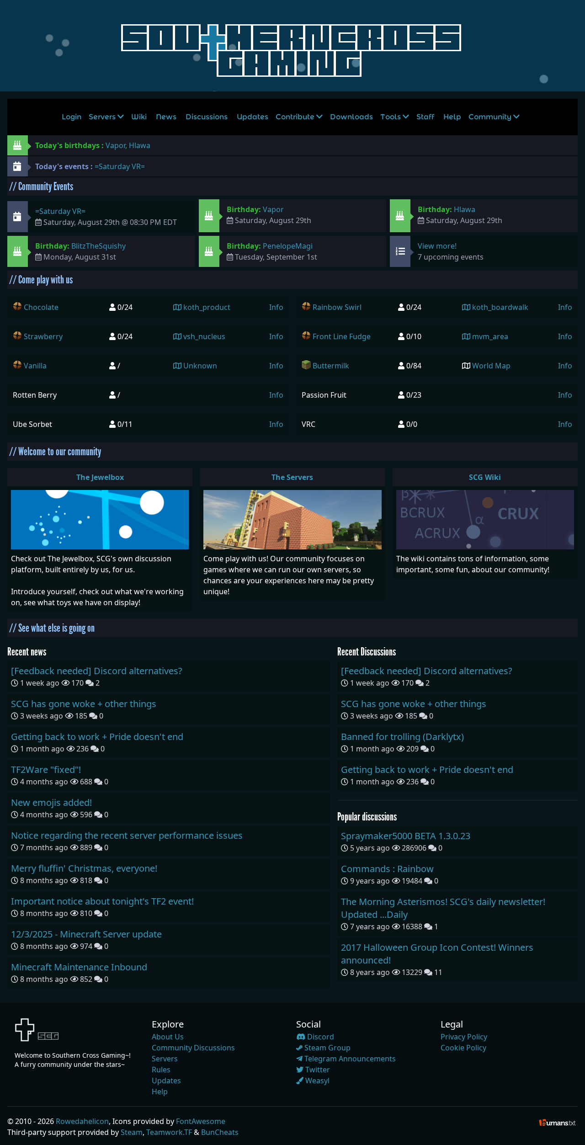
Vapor (115, 145)
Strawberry (43, 336)
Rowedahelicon (82, 1121)
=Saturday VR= (120, 166)
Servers (103, 116)
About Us (168, 1037)
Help (452, 116)
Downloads (351, 116)
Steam (132, 1132)
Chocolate (41, 307)
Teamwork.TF (169, 1132)
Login (71, 116)
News (166, 116)
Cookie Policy (463, 1048)
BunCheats (220, 1132)
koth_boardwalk (499, 307)
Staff (425, 116)
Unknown (199, 366)
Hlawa (139, 145)
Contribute (296, 116)
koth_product (205, 307)
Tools (391, 116)
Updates (252, 116)
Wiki (139, 116)
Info (276, 307)
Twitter (316, 1070)
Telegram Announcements (349, 1059)
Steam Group (327, 1048)
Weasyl (316, 1081)
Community (490, 116)
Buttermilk (331, 366)
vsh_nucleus (203, 336)
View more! (437, 246)
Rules (161, 1070)
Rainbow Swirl (337, 307)
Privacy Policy (464, 1037)
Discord (319, 1037)
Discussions (207, 116)
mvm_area (489, 336)
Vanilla (35, 366)
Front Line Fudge (342, 336)
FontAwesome (200, 1121)
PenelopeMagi (288, 246)
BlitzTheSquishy (98, 246)
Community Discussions (193, 1048)
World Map (491, 366)
